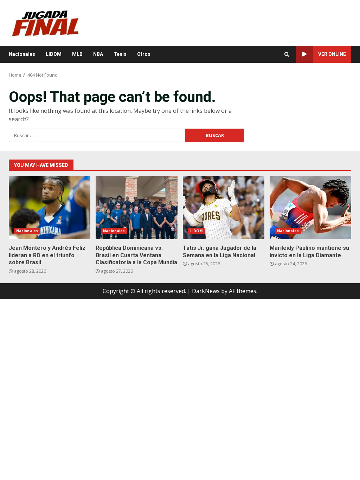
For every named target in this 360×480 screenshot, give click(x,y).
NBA (98, 54)
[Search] (286, 54)
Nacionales (22, 54)
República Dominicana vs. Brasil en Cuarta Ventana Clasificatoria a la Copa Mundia (136, 207)
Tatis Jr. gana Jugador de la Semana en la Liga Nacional (223, 207)
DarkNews (206, 291)
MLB (77, 54)
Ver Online (332, 54)
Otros (143, 54)
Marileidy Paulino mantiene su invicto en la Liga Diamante (310, 207)
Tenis (120, 54)
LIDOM (54, 54)
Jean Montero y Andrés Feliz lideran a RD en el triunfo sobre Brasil (49, 207)
